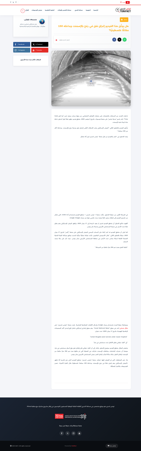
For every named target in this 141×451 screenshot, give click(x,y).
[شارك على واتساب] (125, 40)
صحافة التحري (78, 10)
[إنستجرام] (73, 433)
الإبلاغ (27, 10)
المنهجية (88, 10)
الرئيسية (95, 10)
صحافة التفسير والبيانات (64, 10)
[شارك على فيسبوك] (114, 40)
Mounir (33, 19)
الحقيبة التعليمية (49, 10)
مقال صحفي (124, 328)
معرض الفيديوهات (37, 10)
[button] (125, 2)
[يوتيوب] (79, 433)
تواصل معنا (112, 446)
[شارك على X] (119, 40)
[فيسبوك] (62, 433)
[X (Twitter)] (67, 433)
